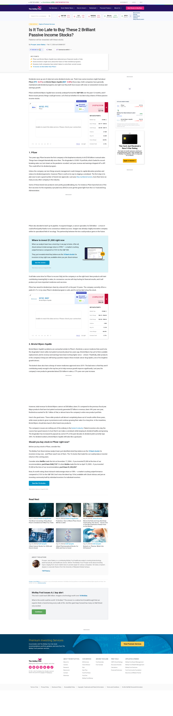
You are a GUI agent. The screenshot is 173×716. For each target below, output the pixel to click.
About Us (66, 662)
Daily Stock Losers (138, 19)
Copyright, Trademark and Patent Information (91, 687)
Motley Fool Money (87, 678)
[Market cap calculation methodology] (106, 119)
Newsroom (66, 670)
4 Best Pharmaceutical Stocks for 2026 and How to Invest (67, 547)
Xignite (42, 672)
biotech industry (77, 428)
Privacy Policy (45, 687)
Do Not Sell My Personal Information (132, 687)
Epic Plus (84, 670)
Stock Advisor (86, 664)
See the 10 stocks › (39, 483)
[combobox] (40, 16)
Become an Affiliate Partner (133, 673)
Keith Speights (42, 544)
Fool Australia (100, 662)
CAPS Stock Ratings (117, 662)
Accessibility (124, 2)
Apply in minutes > (130, 161)
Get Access (119, 116)
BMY (64, 82)
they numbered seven (84, 177)
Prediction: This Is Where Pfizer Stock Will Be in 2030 (68, 522)
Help (141, 2)
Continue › (39, 612)
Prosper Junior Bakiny (38, 44)
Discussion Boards (116, 664)
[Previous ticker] (54, 16)
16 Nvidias (83, 596)
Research (66, 667)
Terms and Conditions (113, 687)
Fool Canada (99, 664)
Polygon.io (49, 672)
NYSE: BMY (44, 298)
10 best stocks (69, 254)
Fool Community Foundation (133, 670)
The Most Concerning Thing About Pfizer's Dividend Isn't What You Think (41, 522)
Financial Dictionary (116, 670)
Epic (83, 667)
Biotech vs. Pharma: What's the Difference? (93, 547)
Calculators (114, 667)
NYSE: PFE (43, 107)
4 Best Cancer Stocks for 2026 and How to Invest (40, 547)
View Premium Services (132, 644)
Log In (133, 2)
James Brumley (97, 518)
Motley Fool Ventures (131, 667)
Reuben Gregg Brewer (44, 518)
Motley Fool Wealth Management (134, 664)
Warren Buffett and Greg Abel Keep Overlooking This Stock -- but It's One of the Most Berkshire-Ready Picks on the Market (95, 523)
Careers (65, 664)
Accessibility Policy (69, 687)
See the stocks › (40, 263)
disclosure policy (42, 583)
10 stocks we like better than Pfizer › (45, 67)
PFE (35, 82)
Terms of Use (34, 687)
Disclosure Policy (56, 687)
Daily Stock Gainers (136, 16)
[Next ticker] (130, 16)
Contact (65, 673)
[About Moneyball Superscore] (86, 105)
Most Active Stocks (136, 13)
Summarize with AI (63, 49)
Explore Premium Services (47, 24)
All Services (85, 662)
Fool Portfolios (86, 673)
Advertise (66, 675)
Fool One (84, 675)
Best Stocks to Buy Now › (135, 8)
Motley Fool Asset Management (134, 662)
